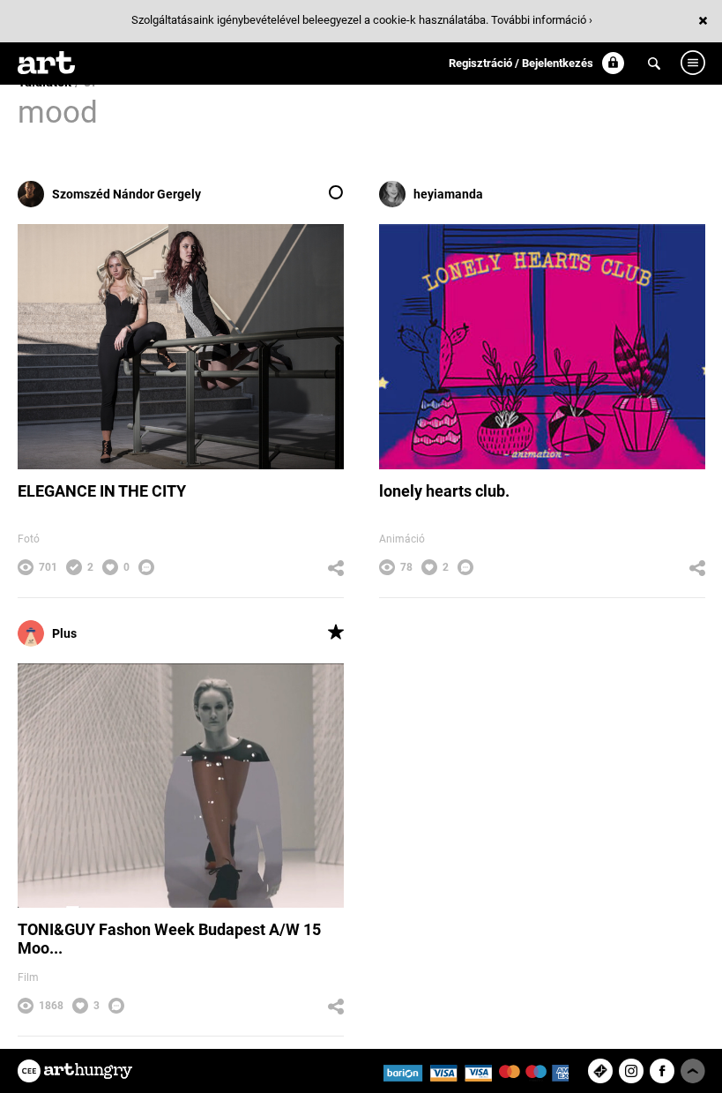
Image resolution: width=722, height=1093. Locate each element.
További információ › (541, 19)
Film (28, 977)
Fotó (29, 539)
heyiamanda (448, 194)
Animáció (402, 539)
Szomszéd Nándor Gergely (126, 194)
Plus (64, 633)
